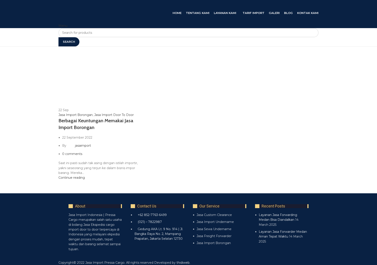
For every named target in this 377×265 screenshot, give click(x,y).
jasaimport (83, 146)
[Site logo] (102, 5)
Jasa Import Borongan (75, 115)
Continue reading (71, 178)
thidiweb (183, 263)
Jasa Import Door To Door (114, 115)
